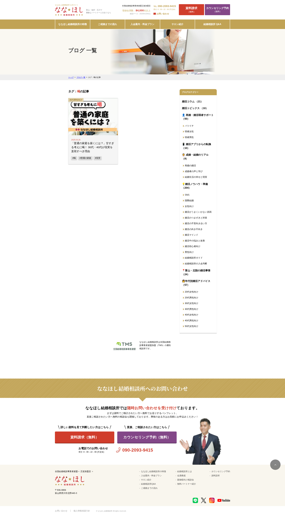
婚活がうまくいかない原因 (198, 212)
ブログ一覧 (80, 77)
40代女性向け (191, 314)
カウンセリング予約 (220, 471)
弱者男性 (189, 137)
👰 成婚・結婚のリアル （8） (195, 156)
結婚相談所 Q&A (212, 24)
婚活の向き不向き (194, 229)
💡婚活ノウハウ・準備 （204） (195, 186)
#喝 (74, 158)
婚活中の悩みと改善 (195, 240)
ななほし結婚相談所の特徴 (72, 24)
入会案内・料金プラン (142, 24)
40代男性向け (191, 320)
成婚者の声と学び (194, 171)
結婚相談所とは (184, 471)
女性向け (189, 206)
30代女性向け (191, 303)
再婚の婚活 (190, 165)
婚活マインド (191, 235)
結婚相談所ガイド (194, 257)
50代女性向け (191, 326)
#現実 (97, 158)
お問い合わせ (163, 13)
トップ (71, 77)
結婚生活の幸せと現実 (196, 177)
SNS (187, 195)
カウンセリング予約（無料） (147, 437)
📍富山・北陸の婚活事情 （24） (196, 272)
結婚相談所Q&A (148, 484)
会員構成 (181, 475)
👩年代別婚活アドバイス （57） (196, 283)
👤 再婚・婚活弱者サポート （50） (198, 117)
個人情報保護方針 (81, 511)
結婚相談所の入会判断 (196, 263)
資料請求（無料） (84, 437)
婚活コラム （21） (192, 101)
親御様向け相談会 (185, 480)
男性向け (189, 252)
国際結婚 (189, 200)
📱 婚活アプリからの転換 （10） (196, 146)
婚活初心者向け (192, 246)
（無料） (191, 9)
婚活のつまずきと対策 (196, 217)
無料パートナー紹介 (186, 484)
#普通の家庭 (85, 158)
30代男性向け (191, 309)
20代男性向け (191, 297)
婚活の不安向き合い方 (196, 223)
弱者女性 (189, 131)
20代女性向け (191, 292)
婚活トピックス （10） (195, 108)
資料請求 (215, 475)
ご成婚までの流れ (107, 24)
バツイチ (189, 126)
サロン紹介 (177, 24)
